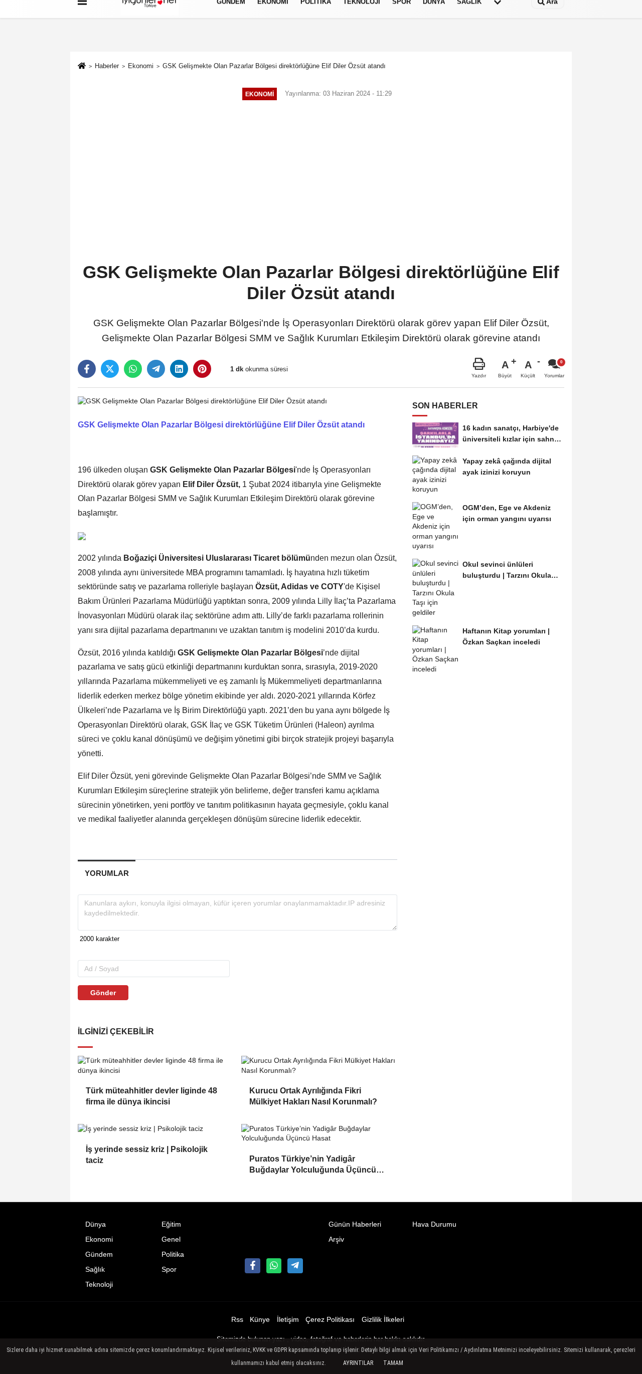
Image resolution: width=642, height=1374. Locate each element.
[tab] (106, 873)
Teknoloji (99, 1284)
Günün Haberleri (355, 1224)
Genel (171, 1239)
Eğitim (171, 1224)
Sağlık (95, 1269)
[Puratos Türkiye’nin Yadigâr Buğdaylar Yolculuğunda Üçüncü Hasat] (319, 1133)
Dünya (95, 1224)
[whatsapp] (133, 369)
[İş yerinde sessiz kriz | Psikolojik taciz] (155, 1129)
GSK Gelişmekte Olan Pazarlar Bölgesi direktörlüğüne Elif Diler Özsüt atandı (274, 66)
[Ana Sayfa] (82, 67)
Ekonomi (140, 66)
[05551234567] (273, 1265)
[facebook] (87, 369)
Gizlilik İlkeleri (383, 1319)
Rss (237, 1319)
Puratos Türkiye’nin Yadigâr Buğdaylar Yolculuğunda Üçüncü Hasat (312, 1165)
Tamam (393, 1362)
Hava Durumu (434, 1224)
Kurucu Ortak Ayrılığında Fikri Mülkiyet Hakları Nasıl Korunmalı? (313, 1096)
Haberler (107, 66)
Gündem (99, 1254)
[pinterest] (202, 369)
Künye (260, 1319)
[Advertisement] (321, 182)
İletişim (288, 1319)
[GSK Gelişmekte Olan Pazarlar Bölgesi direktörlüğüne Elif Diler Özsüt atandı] (202, 400)
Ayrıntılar (358, 1362)
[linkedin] (179, 369)
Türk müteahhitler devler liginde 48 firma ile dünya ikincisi (151, 1096)
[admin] (294, 1265)
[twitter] (110, 369)
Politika (173, 1254)
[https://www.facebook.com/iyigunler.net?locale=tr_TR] (252, 1265)
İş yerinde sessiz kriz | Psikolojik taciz (147, 1155)
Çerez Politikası (330, 1319)
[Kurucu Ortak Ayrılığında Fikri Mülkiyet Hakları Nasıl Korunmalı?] (319, 1065)
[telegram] (156, 369)
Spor (169, 1269)
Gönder (103, 993)
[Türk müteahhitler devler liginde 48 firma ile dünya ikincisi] (155, 1065)
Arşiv (336, 1239)
